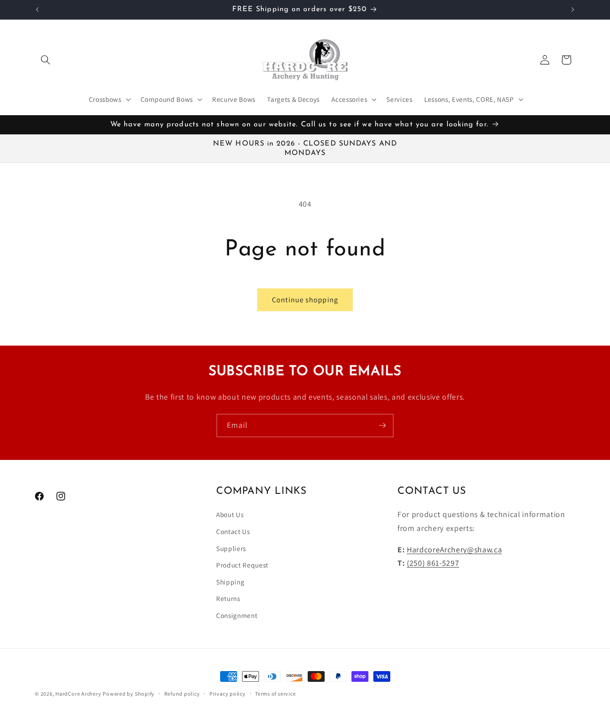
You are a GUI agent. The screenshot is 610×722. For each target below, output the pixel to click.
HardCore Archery (78, 693)
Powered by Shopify (129, 693)
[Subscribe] (382, 425)
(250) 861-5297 (433, 563)
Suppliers (231, 548)
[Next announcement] (573, 9)
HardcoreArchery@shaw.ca (454, 549)
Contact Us (233, 531)
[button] (45, 60)
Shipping (230, 581)
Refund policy (182, 693)
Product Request (242, 564)
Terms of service (275, 693)
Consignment (236, 615)
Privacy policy (227, 693)
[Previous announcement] (37, 9)
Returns (228, 598)
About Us (229, 514)
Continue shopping (305, 300)
